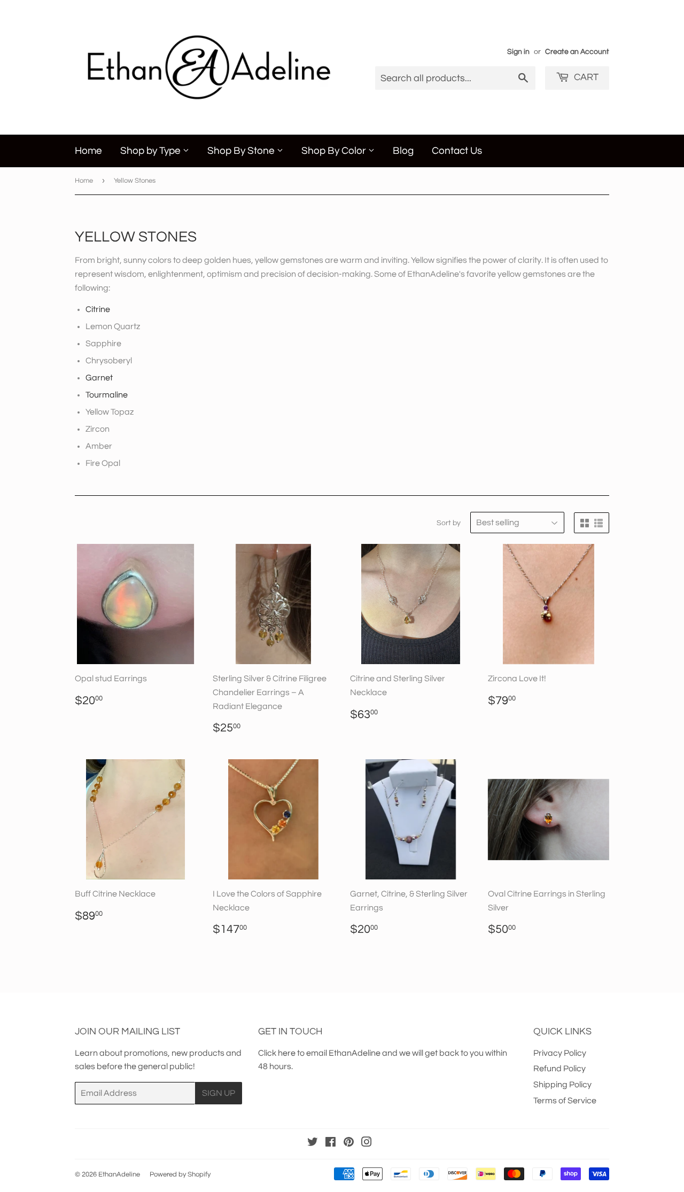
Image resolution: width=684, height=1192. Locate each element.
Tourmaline (107, 395)
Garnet (99, 377)
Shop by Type (151, 150)
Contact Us (457, 150)
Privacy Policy (559, 1053)
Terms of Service (564, 1100)
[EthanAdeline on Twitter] (312, 1143)
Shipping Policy (562, 1084)
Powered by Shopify (180, 1174)
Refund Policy (559, 1068)
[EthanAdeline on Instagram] (366, 1143)
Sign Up (218, 1093)
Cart (585, 77)
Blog (403, 150)
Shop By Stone (242, 150)
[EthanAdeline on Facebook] (330, 1143)
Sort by (449, 523)
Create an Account (577, 52)
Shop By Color (334, 150)
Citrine (98, 309)
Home (88, 150)
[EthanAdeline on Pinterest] (348, 1143)
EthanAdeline (119, 1174)
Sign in (518, 52)
